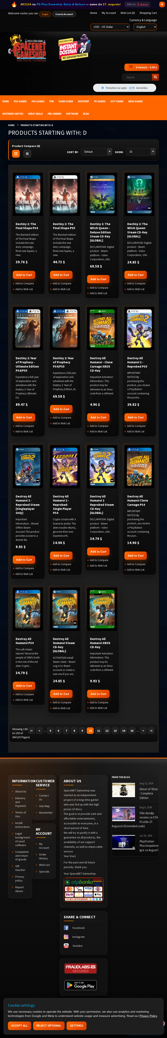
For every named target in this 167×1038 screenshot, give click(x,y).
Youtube (77, 946)
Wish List (44, 865)
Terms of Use (20, 814)
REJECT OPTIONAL (48, 1025)
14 (123, 730)
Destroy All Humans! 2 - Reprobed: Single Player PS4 (62, 504)
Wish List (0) (128, 13)
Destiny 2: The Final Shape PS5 (64, 226)
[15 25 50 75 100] (140, 152)
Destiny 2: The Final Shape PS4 (27, 226)
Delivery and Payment (20, 802)
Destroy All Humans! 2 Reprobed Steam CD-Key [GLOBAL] (102, 504)
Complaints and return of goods (21, 855)
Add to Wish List (24, 289)
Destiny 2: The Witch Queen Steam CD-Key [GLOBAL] (137, 230)
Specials (44, 871)
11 (98, 730)
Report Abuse (19, 889)
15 (132, 730)
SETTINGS (76, 1025)
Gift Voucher (20, 868)
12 (106, 730)
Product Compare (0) (26, 146)
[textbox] (140, 77)
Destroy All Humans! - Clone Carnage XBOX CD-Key (101, 364)
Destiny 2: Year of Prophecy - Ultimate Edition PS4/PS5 (27, 364)
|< (31, 730)
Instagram (79, 937)
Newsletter (45, 812)
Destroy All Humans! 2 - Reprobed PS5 (137, 362)
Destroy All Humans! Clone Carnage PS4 (137, 500)
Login (45, 14)
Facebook (79, 928)
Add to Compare (24, 283)
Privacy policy (19, 878)
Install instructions (21, 825)
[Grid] (16, 154)
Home (11, 125)
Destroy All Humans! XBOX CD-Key (100, 643)
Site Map (44, 806)
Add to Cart (24, 274)
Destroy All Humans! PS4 (25, 641)
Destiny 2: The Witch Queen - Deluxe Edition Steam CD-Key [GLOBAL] (100, 232)
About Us (20, 791)
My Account (44, 846)
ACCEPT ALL (19, 1025)
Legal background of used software (21, 839)
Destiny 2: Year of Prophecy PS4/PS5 (63, 362)
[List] (27, 154)
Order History (43, 856)
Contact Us (44, 797)
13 (115, 730)
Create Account (64, 14)
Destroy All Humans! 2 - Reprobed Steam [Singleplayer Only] (28, 504)
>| (151, 730)
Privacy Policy (148, 1015)
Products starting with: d (37, 125)
